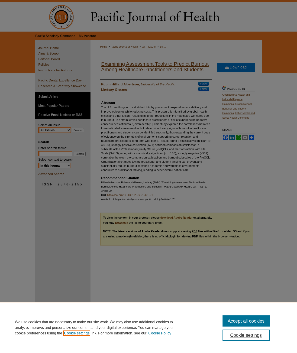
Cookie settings (77, 333)
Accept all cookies (246, 321)
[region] (148, 327)
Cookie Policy (159, 333)
